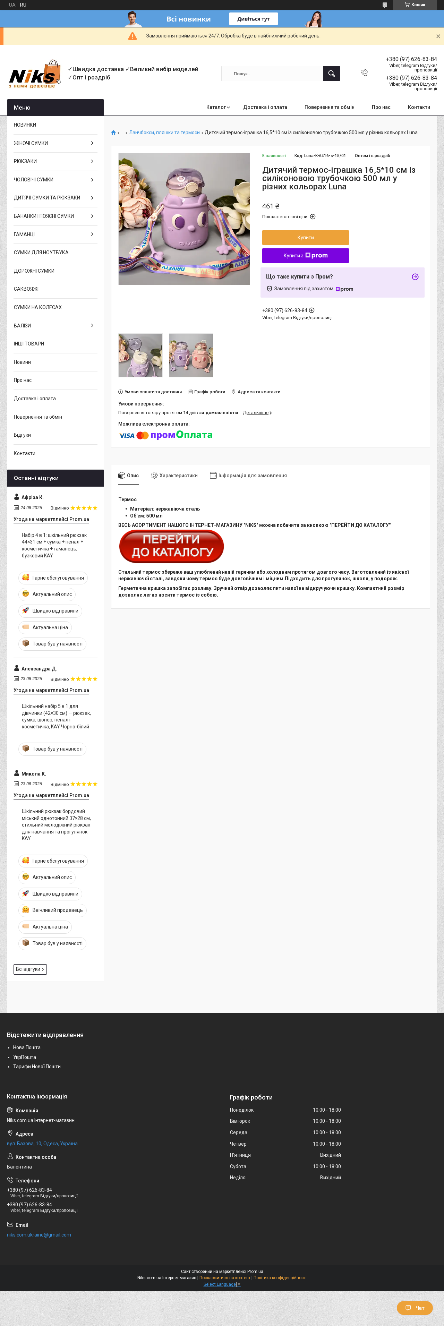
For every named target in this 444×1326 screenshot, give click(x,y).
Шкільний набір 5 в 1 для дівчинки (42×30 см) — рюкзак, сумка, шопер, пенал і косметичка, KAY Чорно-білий (56, 716)
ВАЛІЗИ (22, 325)
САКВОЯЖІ (26, 289)
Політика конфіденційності (280, 1277)
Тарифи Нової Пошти (37, 1066)
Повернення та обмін (330, 107)
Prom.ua (255, 1271)
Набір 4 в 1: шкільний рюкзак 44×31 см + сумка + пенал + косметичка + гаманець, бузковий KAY (54, 545)
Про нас (381, 107)
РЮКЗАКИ (25, 161)
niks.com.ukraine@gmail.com (39, 1235)
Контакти (419, 107)
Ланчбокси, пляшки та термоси (164, 132)
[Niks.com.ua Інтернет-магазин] (34, 74)
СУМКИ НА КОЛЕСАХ (38, 307)
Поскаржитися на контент (224, 1277)
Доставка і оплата (265, 107)
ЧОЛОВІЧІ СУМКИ (33, 179)
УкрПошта (24, 1057)
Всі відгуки (28, 969)
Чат (420, 1308)
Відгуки (22, 435)
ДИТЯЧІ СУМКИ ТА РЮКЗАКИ (47, 197)
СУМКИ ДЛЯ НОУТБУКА (41, 252)
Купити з (294, 255)
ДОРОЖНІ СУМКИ (34, 271)
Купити (306, 237)
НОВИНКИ (25, 125)
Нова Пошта (27, 1047)
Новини (22, 362)
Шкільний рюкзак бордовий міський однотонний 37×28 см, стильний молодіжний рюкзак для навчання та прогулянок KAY (56, 825)
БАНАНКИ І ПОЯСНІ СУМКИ (44, 216)
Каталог (216, 107)
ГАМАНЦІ (24, 234)
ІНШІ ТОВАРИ (29, 344)
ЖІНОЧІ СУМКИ (31, 143)
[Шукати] (331, 73)
